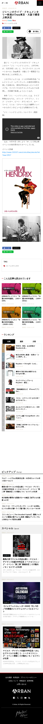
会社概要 (8, 677)
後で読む (36, 31)
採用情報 (30, 681)
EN (7, 3)
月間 (34, 341)
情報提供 (22, 681)
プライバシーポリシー (29, 677)
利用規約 (16, 677)
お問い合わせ (21, 684)
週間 (21, 341)
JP (2, 3)
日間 (8, 341)
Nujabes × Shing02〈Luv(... (26, 364)
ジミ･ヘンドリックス (10, 23)
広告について (13, 681)
